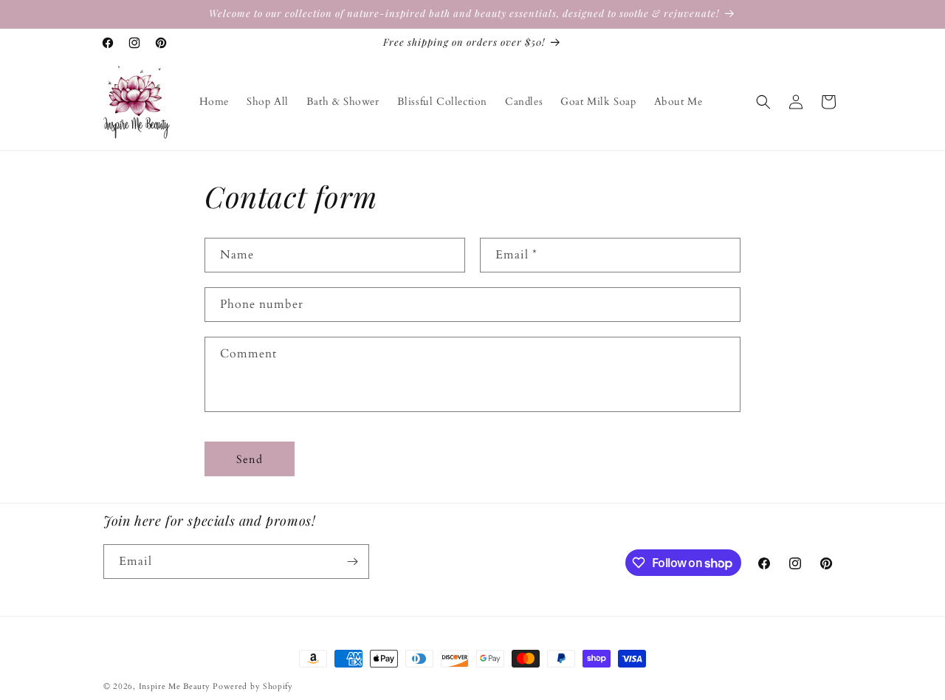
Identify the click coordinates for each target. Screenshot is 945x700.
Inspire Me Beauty (174, 686)
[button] (763, 102)
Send (249, 459)
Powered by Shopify (253, 686)
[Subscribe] (352, 561)
